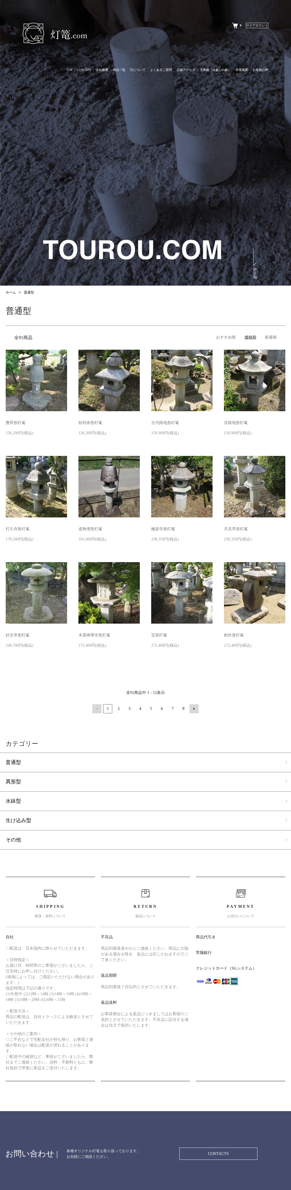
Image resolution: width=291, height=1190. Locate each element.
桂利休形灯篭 (90, 423)
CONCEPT (84, 69)
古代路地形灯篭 (165, 423)
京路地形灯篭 (236, 423)
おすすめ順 (226, 337)
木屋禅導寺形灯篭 (94, 635)
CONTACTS (218, 1154)
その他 (13, 840)
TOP (69, 69)
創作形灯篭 (234, 635)
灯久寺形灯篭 (18, 529)
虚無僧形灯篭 (90, 529)
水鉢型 (13, 801)
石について (138, 69)
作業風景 (242, 69)
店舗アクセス (185, 69)
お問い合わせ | (31, 1153)
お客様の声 (260, 69)
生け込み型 (18, 820)
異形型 (13, 782)
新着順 (271, 337)
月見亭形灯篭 (236, 529)
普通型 (29, 292)
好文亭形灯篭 (18, 635)
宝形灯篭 (159, 635)
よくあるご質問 (161, 69)
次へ (194, 708)
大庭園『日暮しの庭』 (215, 69)
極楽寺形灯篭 (163, 529)
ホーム (11, 292)
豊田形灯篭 (16, 423)
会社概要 (102, 69)
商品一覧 (119, 69)
